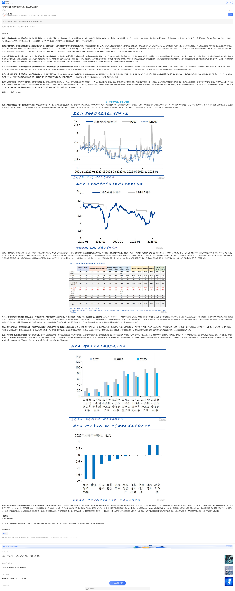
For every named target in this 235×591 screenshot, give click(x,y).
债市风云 (5, 533)
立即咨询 (229, 546)
